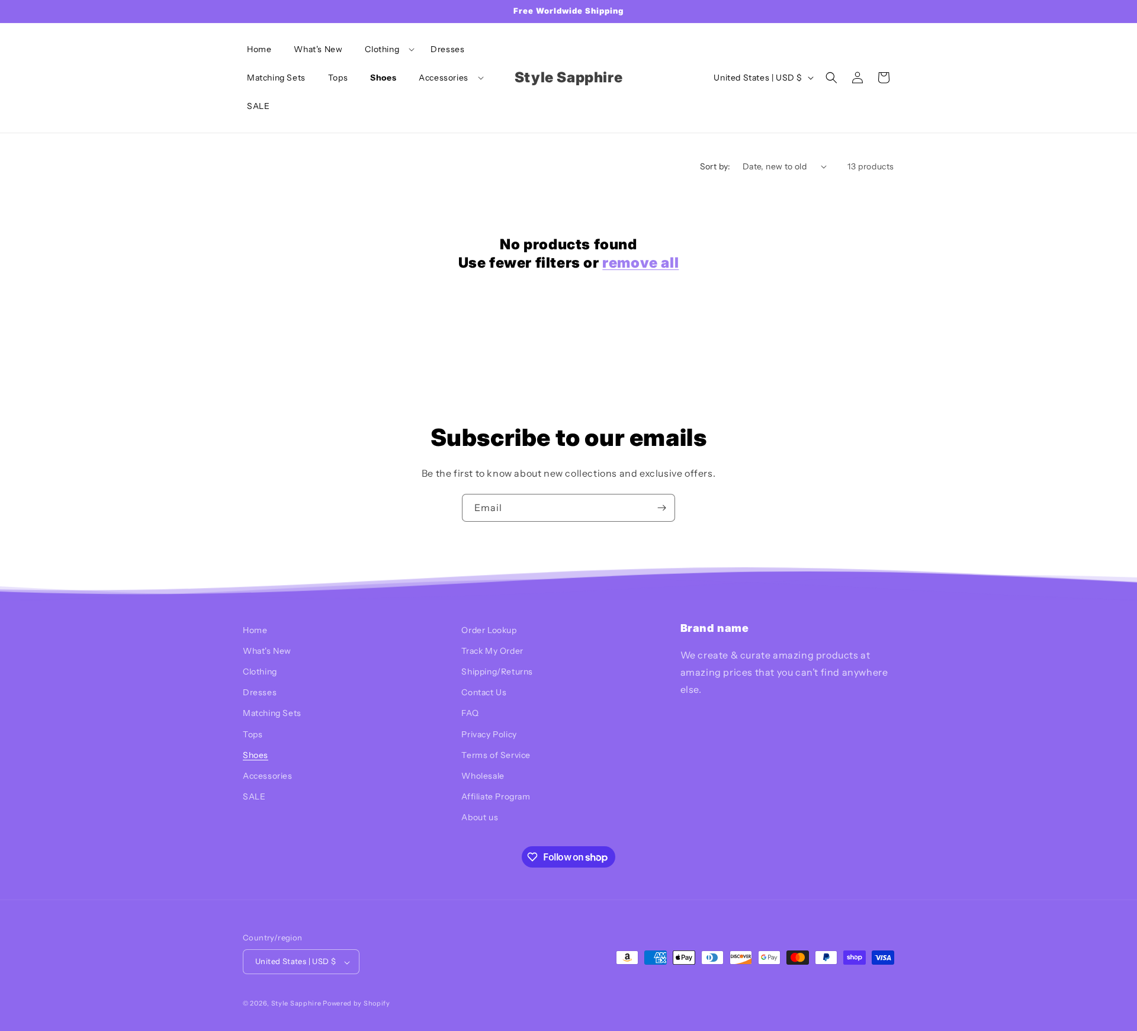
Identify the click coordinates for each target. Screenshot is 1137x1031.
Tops (252, 734)
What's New (267, 650)
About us (479, 817)
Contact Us (483, 693)
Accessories (268, 776)
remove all (640, 262)
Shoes (255, 755)
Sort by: (715, 166)
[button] (386, 49)
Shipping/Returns (497, 672)
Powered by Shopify (356, 1004)
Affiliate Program (495, 797)
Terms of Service (496, 755)
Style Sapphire (296, 1004)
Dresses (260, 693)
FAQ (469, 713)
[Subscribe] (661, 508)
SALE (254, 797)
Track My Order (492, 650)
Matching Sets (272, 713)
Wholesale (482, 776)
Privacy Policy (488, 734)
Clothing (260, 672)
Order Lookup (488, 630)
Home (255, 630)
